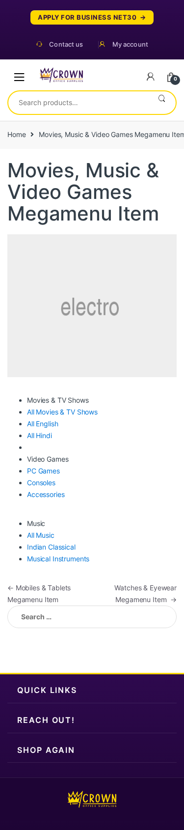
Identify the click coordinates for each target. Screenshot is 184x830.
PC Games (43, 471)
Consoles (41, 482)
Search (162, 102)
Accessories (45, 494)
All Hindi (39, 435)
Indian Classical (51, 547)
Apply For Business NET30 (87, 17)
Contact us (66, 44)
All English (42, 423)
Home (16, 134)
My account (130, 44)
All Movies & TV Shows (62, 412)
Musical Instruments (58, 558)
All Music (40, 535)
